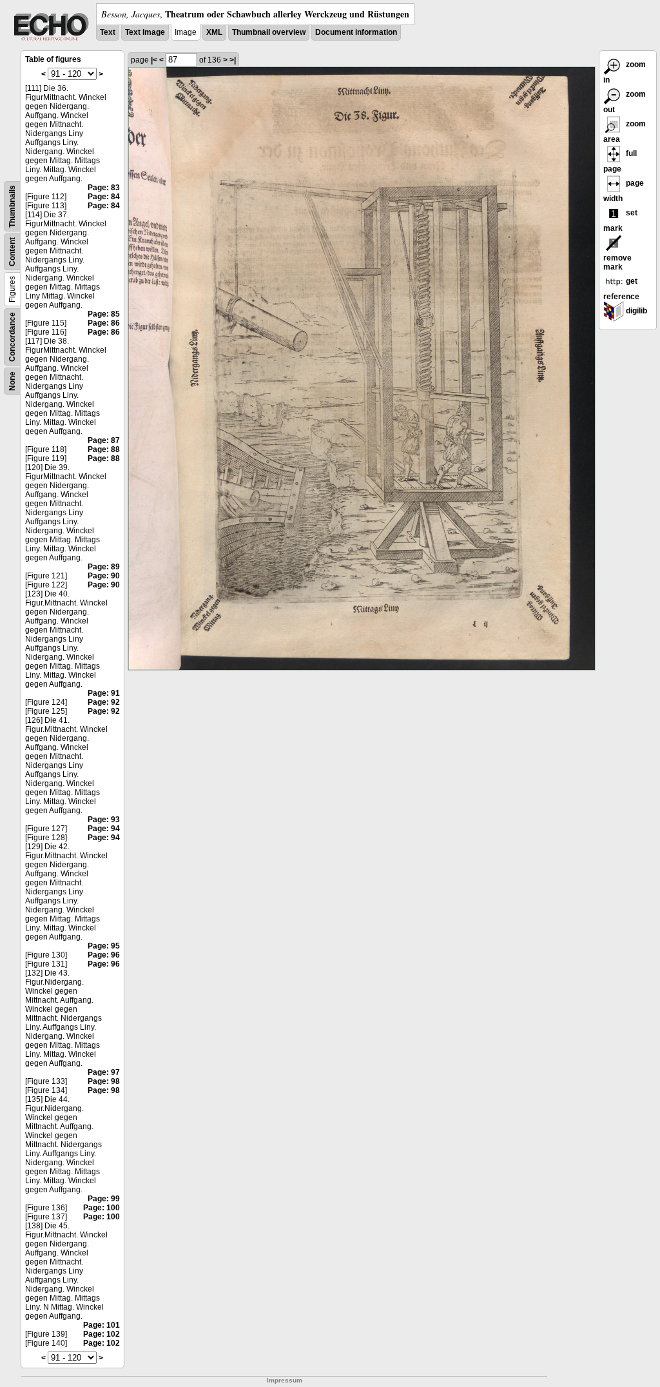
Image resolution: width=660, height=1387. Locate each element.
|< (154, 59)
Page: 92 (104, 702)
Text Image (145, 32)
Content (12, 251)
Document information (356, 32)
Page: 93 (104, 819)
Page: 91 (104, 693)
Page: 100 (101, 1207)
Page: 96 (104, 954)
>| (232, 59)
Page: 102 (101, 1334)
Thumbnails (12, 206)
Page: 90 (104, 575)
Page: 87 (104, 440)
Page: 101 (101, 1325)
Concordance (12, 337)
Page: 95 (104, 945)
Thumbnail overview (269, 32)
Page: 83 (104, 187)
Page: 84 (104, 196)
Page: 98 (104, 1081)
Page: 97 (104, 1072)
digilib (635, 310)
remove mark (617, 262)
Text (107, 32)
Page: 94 (104, 828)
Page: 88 (104, 449)
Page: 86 (104, 323)
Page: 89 (104, 566)
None (12, 381)
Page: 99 (104, 1198)
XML (214, 32)
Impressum (284, 1380)
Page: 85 (104, 314)
